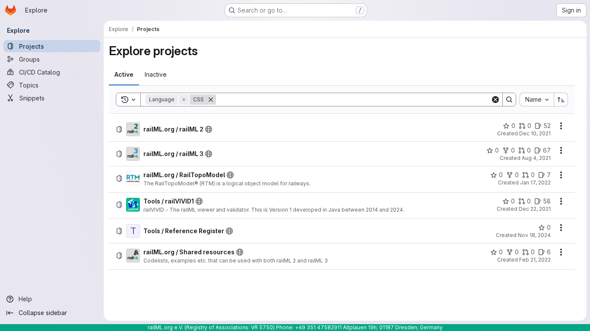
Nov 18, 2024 (534, 235)
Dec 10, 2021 (535, 133)
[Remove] (211, 99)
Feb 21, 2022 (535, 259)
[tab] (124, 74)
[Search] (509, 99)
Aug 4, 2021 (536, 158)
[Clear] (495, 99)
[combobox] (537, 99)
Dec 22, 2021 (535, 209)
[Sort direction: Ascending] (561, 99)
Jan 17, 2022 (535, 182)
